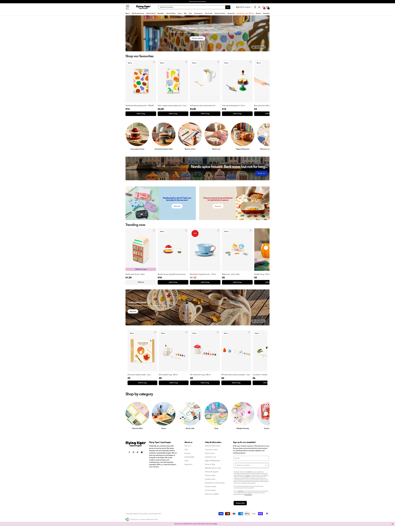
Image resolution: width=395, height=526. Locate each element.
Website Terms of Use (213, 468)
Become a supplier (212, 494)
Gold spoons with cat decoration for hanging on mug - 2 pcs (202, 105)
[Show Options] (266, 465)
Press (186, 461)
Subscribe (240, 503)
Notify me (261, 173)
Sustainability (189, 457)
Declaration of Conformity (215, 483)
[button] (127, 7)
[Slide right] (266, 134)
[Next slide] (266, 79)
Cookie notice (210, 479)
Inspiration (188, 464)
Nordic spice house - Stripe (135, 274)
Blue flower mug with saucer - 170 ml (203, 274)
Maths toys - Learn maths (230, 274)
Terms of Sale (210, 464)
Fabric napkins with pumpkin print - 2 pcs (172, 105)
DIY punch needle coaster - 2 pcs (139, 374)
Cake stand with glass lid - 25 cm (233, 105)
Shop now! (177, 206)
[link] (255, 7)
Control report (210, 490)
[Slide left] (129, 134)
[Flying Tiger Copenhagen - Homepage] (143, 7)
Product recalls (210, 487)
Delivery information (212, 446)
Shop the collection (197, 38)
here (214, 2)
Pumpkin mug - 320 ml (262, 274)
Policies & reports (211, 472)
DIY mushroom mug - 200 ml (200, 374)
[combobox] (251, 465)
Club (186, 450)
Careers (187, 453)
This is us (187, 446)
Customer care (210, 457)
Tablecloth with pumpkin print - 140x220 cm (139, 105)
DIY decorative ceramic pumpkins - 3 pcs (235, 374)
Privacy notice (210, 475)
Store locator (210, 453)
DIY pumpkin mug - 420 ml (168, 374)
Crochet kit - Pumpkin (260, 374)
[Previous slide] (129, 79)
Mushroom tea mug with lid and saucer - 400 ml (172, 274)
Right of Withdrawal (212, 461)
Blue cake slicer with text (262, 105)
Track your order (211, 450)
